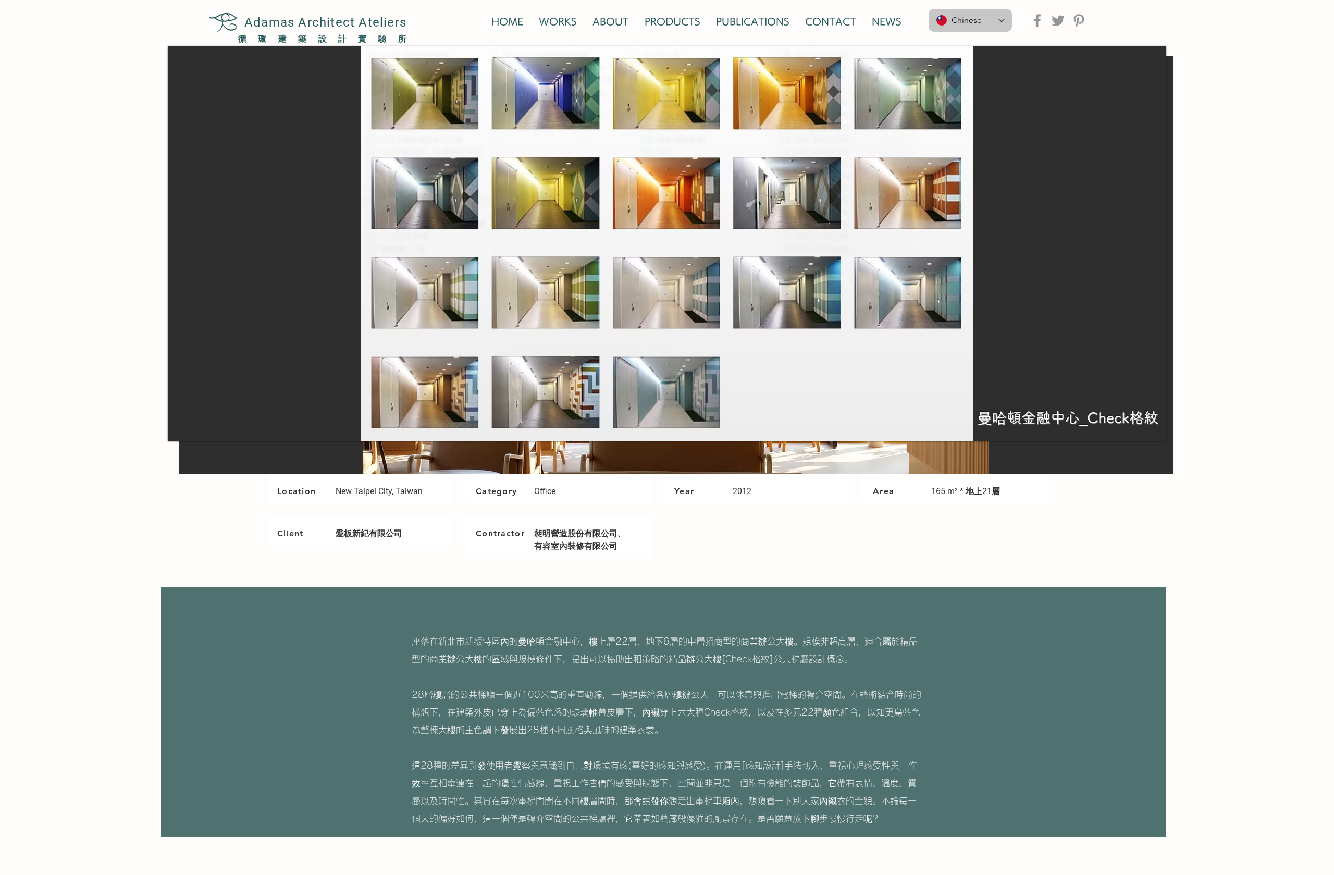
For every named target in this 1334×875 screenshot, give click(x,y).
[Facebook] (1037, 20)
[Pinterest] (1079, 20)
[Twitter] (1058, 20)
